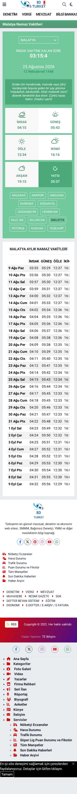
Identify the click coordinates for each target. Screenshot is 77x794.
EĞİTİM (50, 601)
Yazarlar (20, 679)
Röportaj (20, 694)
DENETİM (10, 14)
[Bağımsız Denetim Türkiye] (33, 4)
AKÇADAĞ (18, 195)
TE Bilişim (48, 637)
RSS (13, 624)
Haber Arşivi (16, 581)
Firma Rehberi (24, 684)
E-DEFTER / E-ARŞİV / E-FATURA (47, 605)
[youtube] (54, 649)
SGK (58, 596)
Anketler (20, 704)
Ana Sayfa (21, 659)
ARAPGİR (38, 195)
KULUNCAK (37, 220)
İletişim (19, 715)
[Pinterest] (35, 542)
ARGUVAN (57, 195)
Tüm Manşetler (18, 572)
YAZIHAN (37, 228)
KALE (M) (17, 220)
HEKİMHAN (50, 212)
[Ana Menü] (4, 4)
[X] (27, 542)
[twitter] (28, 649)
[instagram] (41, 649)
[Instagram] (42, 542)
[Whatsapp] (57, 542)
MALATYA (57, 220)
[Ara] (64, 4)
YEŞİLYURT (57, 228)
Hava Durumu (17, 558)
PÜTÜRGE (18, 228)
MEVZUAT (44, 14)
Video (18, 674)
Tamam (7, 774)
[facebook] (16, 649)
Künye (18, 710)
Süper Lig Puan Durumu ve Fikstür (46, 740)
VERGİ (26, 14)
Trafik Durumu (17, 563)
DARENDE (27, 203)
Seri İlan (20, 689)
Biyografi (20, 699)
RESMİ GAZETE (39, 596)
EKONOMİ (13, 605)
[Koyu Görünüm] (71, 4)
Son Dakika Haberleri (22, 576)
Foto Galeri (22, 669)
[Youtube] (49, 542)
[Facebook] (20, 542)
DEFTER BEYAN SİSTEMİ (23, 601)
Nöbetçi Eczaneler (20, 554)
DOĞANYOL (47, 203)
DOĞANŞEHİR (27, 212)
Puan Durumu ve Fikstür (23, 567)
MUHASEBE (14, 596)
